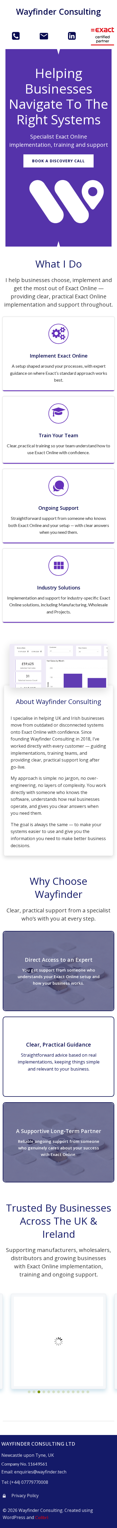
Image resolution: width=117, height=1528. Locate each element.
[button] (29, 1392)
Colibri (41, 1517)
